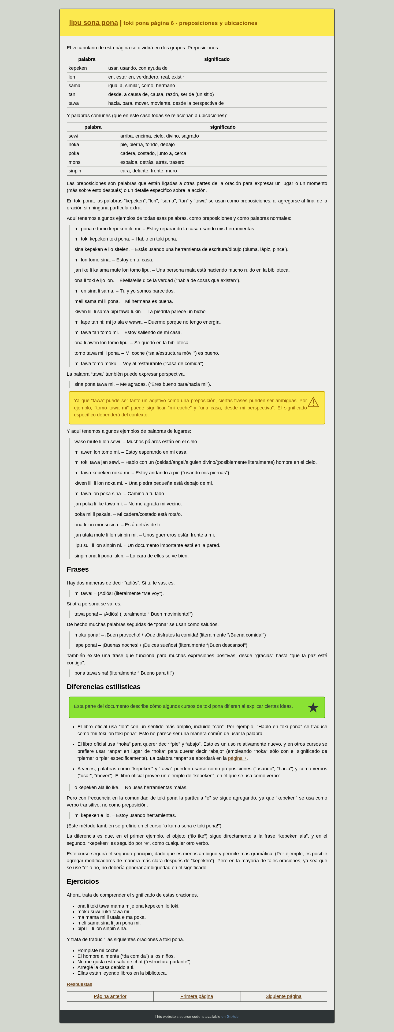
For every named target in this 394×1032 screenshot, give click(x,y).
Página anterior (110, 996)
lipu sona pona (93, 23)
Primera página (196, 996)
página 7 (237, 758)
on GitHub (230, 1016)
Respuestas (79, 984)
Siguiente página (284, 996)
